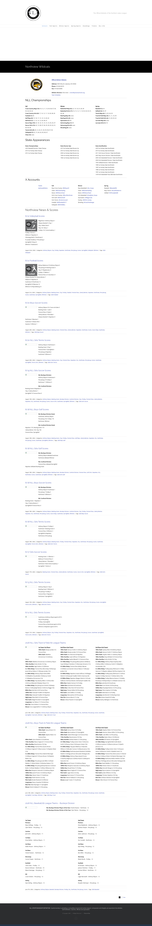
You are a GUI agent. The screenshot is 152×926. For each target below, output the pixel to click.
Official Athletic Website (59, 80)
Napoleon (61, 250)
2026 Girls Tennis (52, 362)
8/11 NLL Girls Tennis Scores (37, 612)
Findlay (57, 250)
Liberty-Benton (84, 292)
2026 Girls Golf (61, 474)
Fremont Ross (75, 292)
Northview (67, 250)
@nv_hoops (90, 188)
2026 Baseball (95, 889)
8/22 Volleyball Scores (35, 216)
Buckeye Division (64, 399)
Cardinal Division (73, 399)
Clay (53, 250)
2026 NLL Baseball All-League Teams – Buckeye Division (50, 803)
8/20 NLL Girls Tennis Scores (38, 340)
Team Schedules (56, 95)
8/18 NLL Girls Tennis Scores (37, 522)
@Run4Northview (68, 195)
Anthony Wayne (47, 250)
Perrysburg (74, 250)
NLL (77, 360)
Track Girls (34, 715)
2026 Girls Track (51, 715)
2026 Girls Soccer (83, 401)
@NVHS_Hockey (87, 200)
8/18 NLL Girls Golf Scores (36, 448)
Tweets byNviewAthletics (43, 187)
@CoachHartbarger (89, 202)
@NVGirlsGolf (61, 197)
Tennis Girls (35, 362)
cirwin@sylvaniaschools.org (77, 92)
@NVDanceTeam (60, 193)
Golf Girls (89, 472)
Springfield (84, 250)
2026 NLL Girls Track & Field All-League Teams (45, 643)
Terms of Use (87, 913)
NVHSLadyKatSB (113, 193)
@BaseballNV (113, 188)
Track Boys (34, 795)
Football (69, 292)
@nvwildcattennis (116, 190)
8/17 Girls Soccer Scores (36, 552)
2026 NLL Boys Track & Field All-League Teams (45, 723)
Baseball (52, 889)
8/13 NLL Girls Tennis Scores (37, 582)
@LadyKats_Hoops (92, 195)
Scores (79, 250)
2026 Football (54, 294)
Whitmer (96, 250)
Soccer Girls (53, 401)
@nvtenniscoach (63, 200)
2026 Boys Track (51, 795)
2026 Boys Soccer (39, 332)
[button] (107, 26)
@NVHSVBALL (61, 205)
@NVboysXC (66, 188)
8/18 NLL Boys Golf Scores (37, 409)
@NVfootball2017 (61, 202)
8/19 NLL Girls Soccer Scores (38, 370)
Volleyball (90, 250)
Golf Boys (77, 438)
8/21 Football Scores (34, 260)
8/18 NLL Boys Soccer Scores (38, 483)
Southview (32, 294)
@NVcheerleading (60, 190)
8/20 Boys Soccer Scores (36, 303)
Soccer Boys (95, 330)
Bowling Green (55, 292)
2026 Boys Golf (61, 440)
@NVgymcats (88, 197)
